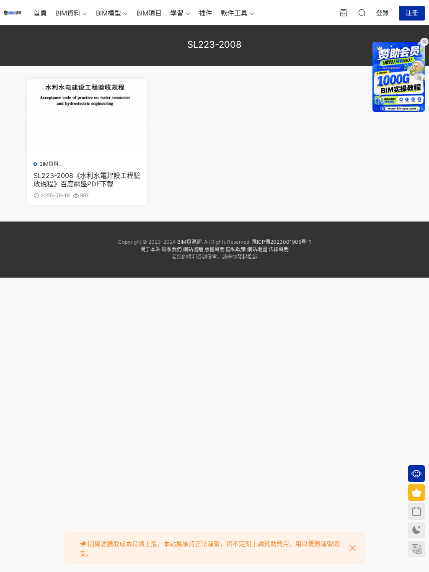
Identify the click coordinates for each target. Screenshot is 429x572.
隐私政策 (236, 249)
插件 (205, 13)
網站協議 (193, 249)
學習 (176, 13)
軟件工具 (234, 13)
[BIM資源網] (12, 12)
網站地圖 (257, 249)
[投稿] (343, 12)
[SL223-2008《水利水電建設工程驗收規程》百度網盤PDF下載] (87, 116)
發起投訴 (247, 257)
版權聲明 (214, 249)
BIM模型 (108, 13)
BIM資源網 (189, 242)
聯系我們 (172, 249)
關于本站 (150, 249)
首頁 (40, 13)
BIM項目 (149, 13)
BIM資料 (67, 13)
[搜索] (362, 12)
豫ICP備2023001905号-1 (281, 242)
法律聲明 (279, 249)
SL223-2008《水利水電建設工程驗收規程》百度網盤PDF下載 (87, 179)
